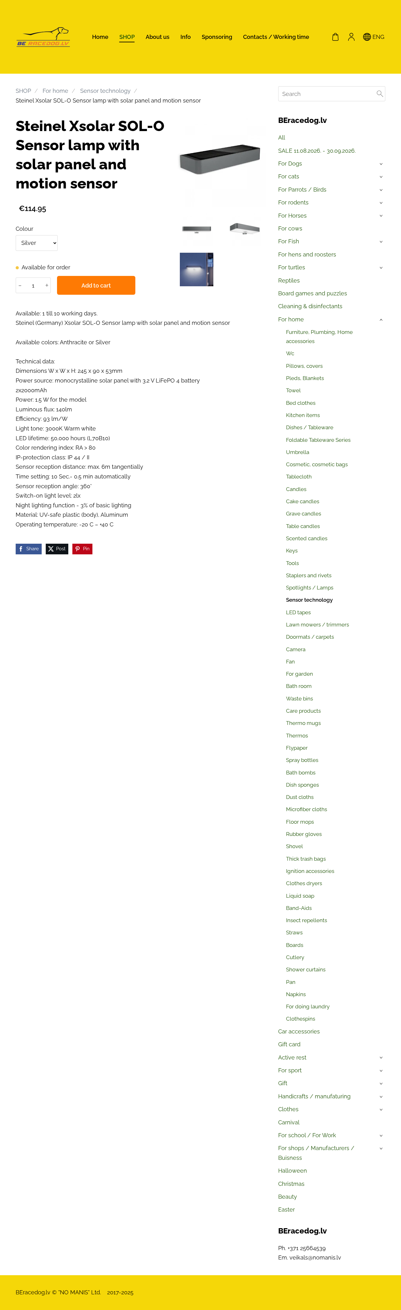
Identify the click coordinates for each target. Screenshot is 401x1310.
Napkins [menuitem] (296, 994)
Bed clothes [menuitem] (300, 403)
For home (55, 90)
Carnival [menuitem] (288, 1122)
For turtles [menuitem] (291, 267)
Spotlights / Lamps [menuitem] (309, 587)
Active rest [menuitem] (292, 1057)
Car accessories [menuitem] (299, 1031)
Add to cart (96, 285)
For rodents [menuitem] (293, 202)
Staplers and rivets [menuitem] (308, 575)
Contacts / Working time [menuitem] (276, 37)
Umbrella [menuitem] (297, 452)
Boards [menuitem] (294, 945)
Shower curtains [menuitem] (305, 969)
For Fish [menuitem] (288, 241)
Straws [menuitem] (294, 932)
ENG (377, 37)
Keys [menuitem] (292, 550)
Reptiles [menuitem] (289, 280)
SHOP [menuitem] (127, 37)
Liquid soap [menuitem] (300, 896)
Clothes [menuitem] (288, 1109)
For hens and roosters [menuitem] (307, 254)
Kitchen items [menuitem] (303, 415)
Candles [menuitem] (296, 489)
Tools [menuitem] (292, 563)
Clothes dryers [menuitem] (304, 883)
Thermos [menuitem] (297, 735)
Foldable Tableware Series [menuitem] (318, 440)
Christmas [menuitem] (291, 1184)
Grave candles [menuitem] (303, 513)
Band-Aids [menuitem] (299, 908)
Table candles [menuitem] (303, 526)
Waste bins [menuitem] (299, 698)
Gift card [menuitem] (289, 1044)
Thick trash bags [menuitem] (306, 859)
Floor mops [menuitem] (300, 822)
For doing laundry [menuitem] (308, 1006)
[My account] (351, 37)
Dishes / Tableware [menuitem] (309, 427)
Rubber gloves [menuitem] (304, 834)
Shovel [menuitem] (294, 846)
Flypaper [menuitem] (297, 748)
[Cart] (335, 37)
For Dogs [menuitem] (290, 163)
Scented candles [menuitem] (306, 538)
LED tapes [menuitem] (298, 612)
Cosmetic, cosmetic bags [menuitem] (317, 464)
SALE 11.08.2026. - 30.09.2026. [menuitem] (317, 150)
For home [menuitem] (291, 319)
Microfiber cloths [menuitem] (306, 809)
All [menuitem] (281, 137)
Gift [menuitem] (282, 1083)
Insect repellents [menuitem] (306, 920)
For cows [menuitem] (290, 228)
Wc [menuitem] (290, 353)
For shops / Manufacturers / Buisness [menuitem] (316, 1153)
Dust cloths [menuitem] (300, 797)
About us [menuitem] (157, 37)
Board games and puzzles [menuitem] (312, 293)
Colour (24, 228)
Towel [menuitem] (293, 390)
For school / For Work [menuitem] (307, 1135)
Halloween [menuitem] (292, 1170)
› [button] (382, 164)
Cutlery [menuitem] (295, 957)
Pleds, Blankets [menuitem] (305, 378)
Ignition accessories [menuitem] (310, 871)
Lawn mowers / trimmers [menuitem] (317, 624)
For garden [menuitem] (299, 674)
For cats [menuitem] (288, 176)
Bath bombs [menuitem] (300, 772)
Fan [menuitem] (290, 661)
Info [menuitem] (185, 37)
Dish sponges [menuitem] (302, 785)
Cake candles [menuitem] (302, 501)
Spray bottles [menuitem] (302, 760)
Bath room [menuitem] (299, 686)
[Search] (380, 94)
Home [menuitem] (100, 37)
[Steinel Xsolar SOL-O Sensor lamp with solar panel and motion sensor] (197, 230)
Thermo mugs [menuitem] (303, 723)
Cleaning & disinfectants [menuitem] (310, 306)
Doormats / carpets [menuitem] (310, 637)
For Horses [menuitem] (292, 215)
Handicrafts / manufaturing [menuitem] (314, 1096)
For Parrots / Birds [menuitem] (302, 189)
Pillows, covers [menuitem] (304, 366)
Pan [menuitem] (290, 982)
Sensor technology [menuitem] (309, 600)
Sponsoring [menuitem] (217, 37)
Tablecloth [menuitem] (299, 476)
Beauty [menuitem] (287, 1196)
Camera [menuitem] (295, 649)
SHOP (23, 90)
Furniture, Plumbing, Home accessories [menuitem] (319, 336)
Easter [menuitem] (286, 1209)
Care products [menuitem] (303, 711)
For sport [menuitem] (290, 1070)
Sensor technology (105, 90)
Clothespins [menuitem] (300, 1019)
